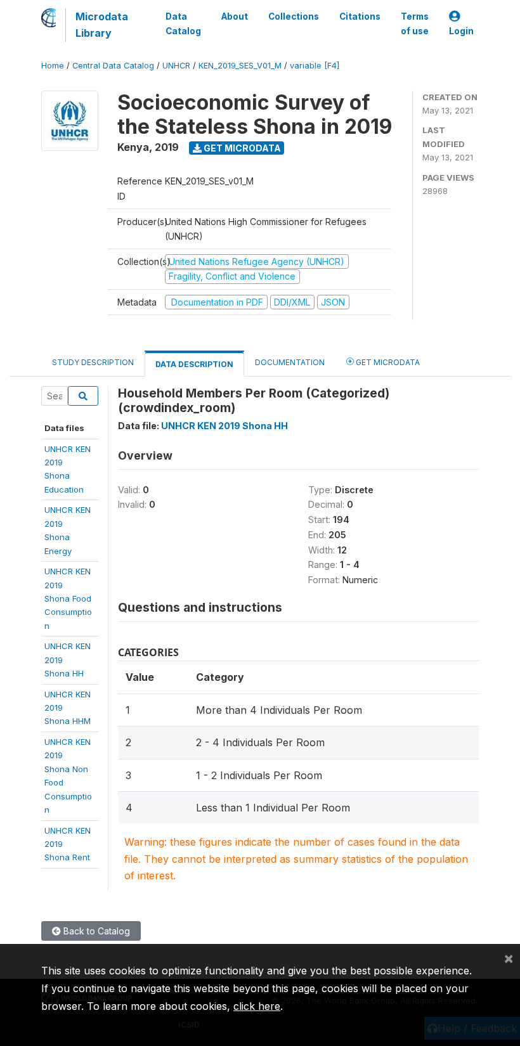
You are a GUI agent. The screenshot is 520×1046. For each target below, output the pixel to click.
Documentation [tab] (290, 362)
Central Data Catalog (113, 65)
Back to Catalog (95, 931)
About (234, 16)
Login (461, 31)
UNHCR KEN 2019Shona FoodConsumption (68, 598)
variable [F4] (314, 65)
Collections (293, 16)
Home (52, 65)
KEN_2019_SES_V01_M (240, 65)
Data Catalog (183, 23)
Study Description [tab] (93, 362)
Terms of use (415, 23)
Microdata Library (101, 24)
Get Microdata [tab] (387, 362)
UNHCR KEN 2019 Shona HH (224, 425)
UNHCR (176, 65)
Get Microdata (241, 148)
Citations (359, 16)
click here (256, 1006)
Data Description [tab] (194, 364)
